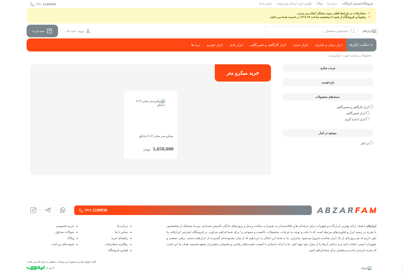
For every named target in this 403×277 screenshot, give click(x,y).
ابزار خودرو (215, 45)
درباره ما (332, 3)
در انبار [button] (365, 143)
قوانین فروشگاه (118, 250)
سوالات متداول (64, 232)
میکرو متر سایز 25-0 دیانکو (156, 136)
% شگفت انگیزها (361, 45)
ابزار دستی (300, 45)
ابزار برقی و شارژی (329, 45)
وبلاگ (319, 3)
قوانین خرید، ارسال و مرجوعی (294, 3)
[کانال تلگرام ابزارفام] (48, 210)
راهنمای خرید (119, 238)
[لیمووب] (36, 268)
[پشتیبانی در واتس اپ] (62, 210)
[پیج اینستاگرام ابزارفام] (33, 210)
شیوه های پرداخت (62, 244)
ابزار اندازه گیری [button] (355, 119)
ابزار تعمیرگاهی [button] (356, 113)
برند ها (195, 45)
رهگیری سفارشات (116, 244)
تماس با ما (266, 3)
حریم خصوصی (65, 226)
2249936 (46, 4)
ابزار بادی (236, 45)
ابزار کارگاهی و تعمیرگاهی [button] (353, 107)
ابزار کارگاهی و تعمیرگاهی (268, 45)
